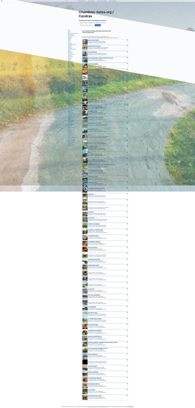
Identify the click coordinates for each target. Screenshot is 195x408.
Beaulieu (89, 94)
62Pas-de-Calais (71, 102)
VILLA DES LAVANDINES (94, 295)
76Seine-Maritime (71, 120)
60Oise (69, 100)
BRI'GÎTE (90, 135)
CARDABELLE (91, 75)
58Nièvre (69, 98)
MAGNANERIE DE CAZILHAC (95, 69)
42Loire (69, 78)
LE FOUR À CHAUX (92, 366)
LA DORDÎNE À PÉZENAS (94, 241)
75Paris (69, 118)
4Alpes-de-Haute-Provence (73, 33)
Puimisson (90, 296)
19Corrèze (70, 51)
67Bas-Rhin (70, 109)
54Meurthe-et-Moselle (72, 93)
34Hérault (70, 68)
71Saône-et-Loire (71, 113)
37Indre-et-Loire (71, 72)
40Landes (70, 76)
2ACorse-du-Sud (71, 144)
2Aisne (69, 30)
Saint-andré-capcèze (92, 219)
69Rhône (69, 111)
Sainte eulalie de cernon (92, 165)
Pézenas (89, 243)
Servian (89, 284)
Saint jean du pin (91, 41)
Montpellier (90, 88)
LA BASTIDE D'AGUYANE (94, 259)
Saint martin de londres (92, 83)
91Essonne (70, 138)
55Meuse (69, 94)
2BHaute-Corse (71, 145)
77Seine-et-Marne (71, 121)
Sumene (89, 59)
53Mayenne (70, 91)
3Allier (69, 32)
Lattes (89, 130)
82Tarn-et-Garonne (71, 127)
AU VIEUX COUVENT (93, 324)
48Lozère (70, 85)
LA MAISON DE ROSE (93, 235)
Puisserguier (90, 367)
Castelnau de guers (91, 254)
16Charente (70, 47)
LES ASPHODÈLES (92, 52)
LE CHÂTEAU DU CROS (93, 105)
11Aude (69, 41)
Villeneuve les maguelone (93, 136)
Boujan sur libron (91, 320)
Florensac (90, 272)
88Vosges (70, 134)
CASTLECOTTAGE (92, 99)
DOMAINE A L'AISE (92, 182)
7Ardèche (69, 36)
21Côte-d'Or (70, 52)
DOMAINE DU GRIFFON (93, 383)
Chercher (97, 25)
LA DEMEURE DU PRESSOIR (95, 378)
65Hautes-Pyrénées (71, 106)
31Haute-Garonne (71, 65)
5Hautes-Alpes (71, 34)
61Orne (69, 101)
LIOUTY (90, 152)
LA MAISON (91, 194)
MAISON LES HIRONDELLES (95, 336)
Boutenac (90, 385)
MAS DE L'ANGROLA (93, 354)
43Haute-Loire (70, 79)
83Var (69, 128)
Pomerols (90, 266)
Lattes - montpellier (92, 124)
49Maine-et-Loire (71, 87)
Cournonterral (90, 148)
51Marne (69, 89)
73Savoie (69, 116)
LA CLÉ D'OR (91, 289)
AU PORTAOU (91, 218)
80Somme (70, 124)
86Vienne (69, 132)
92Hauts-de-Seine (71, 139)
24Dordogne (70, 56)
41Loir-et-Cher (70, 77)
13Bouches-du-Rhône (72, 44)
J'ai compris (129, 406)
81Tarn (69, 126)
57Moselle (70, 96)
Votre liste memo (91, 0)
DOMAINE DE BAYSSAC (94, 223)
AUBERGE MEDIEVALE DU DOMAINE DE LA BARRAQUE (101, 164)
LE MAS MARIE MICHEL (93, 93)
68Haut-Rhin (70, 110)
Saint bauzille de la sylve (92, 207)
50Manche (70, 88)
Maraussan (90, 349)
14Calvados (70, 45)
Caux (89, 237)
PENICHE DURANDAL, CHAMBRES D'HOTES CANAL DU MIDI (103, 342)
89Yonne (69, 135)
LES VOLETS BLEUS (93, 146)
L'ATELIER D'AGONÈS (93, 64)
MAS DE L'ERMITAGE (93, 129)
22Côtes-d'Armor (71, 54)
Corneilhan (90, 325)
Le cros (89, 106)
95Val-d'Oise (70, 143)
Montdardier (90, 77)
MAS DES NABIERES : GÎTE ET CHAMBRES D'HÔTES (100, 58)
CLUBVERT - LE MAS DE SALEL (95, 229)
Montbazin (90, 160)
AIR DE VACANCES (92, 247)
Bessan (89, 308)
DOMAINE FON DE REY (93, 265)
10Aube (69, 40)
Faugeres (89, 260)
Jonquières (90, 142)
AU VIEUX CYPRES (92, 111)
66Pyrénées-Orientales (72, 107)
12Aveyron (70, 43)
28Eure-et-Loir (71, 61)
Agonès (89, 65)
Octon (89, 189)
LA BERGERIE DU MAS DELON (95, 170)
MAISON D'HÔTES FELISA (94, 46)
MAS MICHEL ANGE (93, 312)
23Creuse (70, 55)
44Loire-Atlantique (71, 80)
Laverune (89, 112)
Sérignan (89, 355)
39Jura (69, 74)
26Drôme (69, 58)
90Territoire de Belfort (72, 137)
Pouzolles (90, 302)
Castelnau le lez (91, 100)
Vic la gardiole (90, 201)
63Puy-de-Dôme (71, 104)
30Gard (69, 63)
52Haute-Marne (71, 90)
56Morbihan (70, 95)
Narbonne (90, 391)
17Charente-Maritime (72, 49)
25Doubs (69, 57)
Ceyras (89, 154)
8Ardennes (70, 38)
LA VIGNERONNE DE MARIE (94, 318)
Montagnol (90, 231)
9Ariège (69, 39)
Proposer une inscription (101, 0)
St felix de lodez (91, 314)
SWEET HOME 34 (92, 87)
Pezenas (89, 177)
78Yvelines (70, 122)
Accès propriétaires (112, 0)
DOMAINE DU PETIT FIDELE (95, 395)
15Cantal (69, 46)
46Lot (69, 83)
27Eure (69, 60)
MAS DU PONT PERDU (93, 40)
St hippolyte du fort (92, 53)
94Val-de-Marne (71, 142)
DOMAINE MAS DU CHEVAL (95, 123)
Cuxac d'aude (90, 379)
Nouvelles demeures (82, 0)
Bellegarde (90, 373)
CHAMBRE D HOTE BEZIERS (95, 330)
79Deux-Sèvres (71, 123)
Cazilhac (89, 71)
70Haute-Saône (71, 112)
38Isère (69, 73)
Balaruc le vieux (91, 195)
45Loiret (69, 82)
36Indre (69, 71)
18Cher (69, 50)
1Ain (68, 29)
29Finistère (70, 62)
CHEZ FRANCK (91, 81)
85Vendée (70, 131)
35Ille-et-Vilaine (71, 69)
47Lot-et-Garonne (71, 84)
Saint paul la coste (91, 225)
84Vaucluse (70, 129)
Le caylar (89, 118)
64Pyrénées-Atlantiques (72, 105)
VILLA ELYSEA (91, 389)
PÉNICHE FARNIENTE (93, 372)
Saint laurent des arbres (92, 47)
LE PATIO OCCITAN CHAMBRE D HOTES (97, 348)
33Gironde (70, 67)
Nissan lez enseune (91, 361)
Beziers (89, 331)
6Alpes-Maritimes (71, 35)
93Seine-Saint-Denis (72, 140)
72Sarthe (69, 115)
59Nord (69, 99)
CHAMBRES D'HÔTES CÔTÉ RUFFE (96, 188)
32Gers (69, 66)
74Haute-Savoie (71, 117)
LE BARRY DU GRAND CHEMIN (95, 117)
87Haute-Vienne (71, 133)
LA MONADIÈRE (92, 306)
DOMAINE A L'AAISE (93, 176)
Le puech (89, 171)
